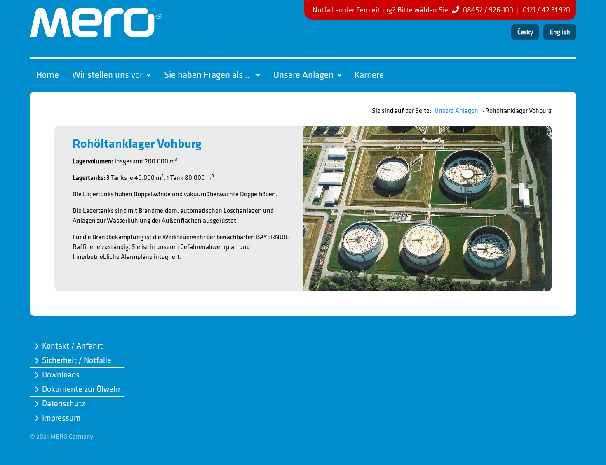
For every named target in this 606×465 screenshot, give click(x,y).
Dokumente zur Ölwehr (81, 389)
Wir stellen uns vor (107, 75)
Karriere (369, 75)
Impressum (61, 418)
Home (47, 75)
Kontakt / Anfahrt (72, 346)
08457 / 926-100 (488, 10)
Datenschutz (63, 404)
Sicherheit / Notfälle (76, 360)
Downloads (61, 375)
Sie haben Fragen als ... (208, 75)
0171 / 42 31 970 (546, 10)
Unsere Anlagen (303, 75)
